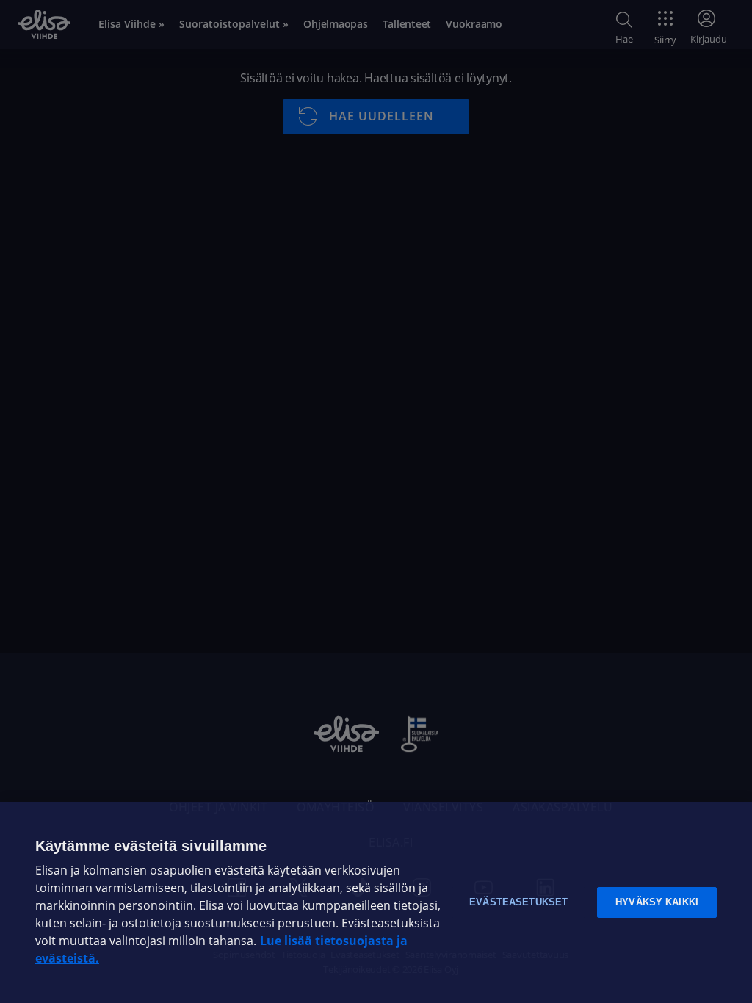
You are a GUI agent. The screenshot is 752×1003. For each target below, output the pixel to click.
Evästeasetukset (518, 902)
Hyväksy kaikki (656, 902)
